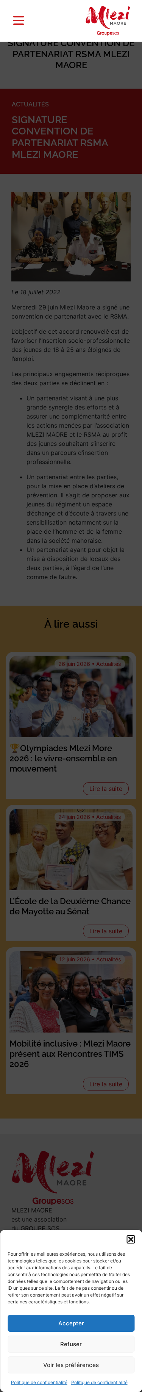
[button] (130, 1239)
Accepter (71, 1323)
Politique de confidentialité (39, 1382)
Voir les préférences (71, 1365)
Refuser (71, 1344)
